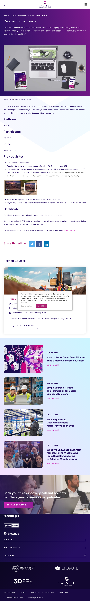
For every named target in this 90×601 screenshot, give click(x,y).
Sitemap (23, 592)
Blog (11, 99)
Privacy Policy (49, 592)
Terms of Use (35, 592)
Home (6, 99)
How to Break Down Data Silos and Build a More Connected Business (66, 359)
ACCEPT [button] (41, 306)
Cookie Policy (63, 592)
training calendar (68, 230)
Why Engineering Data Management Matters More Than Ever (60, 422)
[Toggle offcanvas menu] (85, 4)
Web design (32, 598)
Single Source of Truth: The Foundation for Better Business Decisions (61, 390)
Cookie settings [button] (26, 306)
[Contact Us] (4, 4)
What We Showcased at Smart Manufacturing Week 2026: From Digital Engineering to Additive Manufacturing (64, 454)
